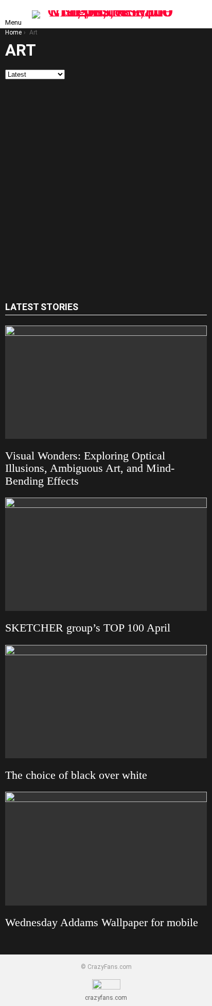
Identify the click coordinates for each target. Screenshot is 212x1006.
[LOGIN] (198, 14)
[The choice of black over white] (106, 701)
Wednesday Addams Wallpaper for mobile (101, 922)
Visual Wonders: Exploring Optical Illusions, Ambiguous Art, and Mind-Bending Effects (89, 468)
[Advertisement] (106, 190)
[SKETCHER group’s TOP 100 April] (106, 554)
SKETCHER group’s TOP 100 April (87, 627)
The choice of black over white (76, 775)
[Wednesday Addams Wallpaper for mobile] (106, 848)
